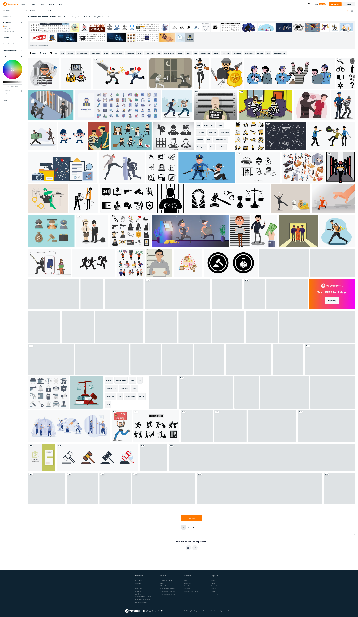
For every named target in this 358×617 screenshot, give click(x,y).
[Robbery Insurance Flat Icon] (227, 73)
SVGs (34, 53)
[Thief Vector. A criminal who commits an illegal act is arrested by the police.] (194, 327)
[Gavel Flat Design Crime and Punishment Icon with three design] (163, 488)
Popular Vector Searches (167, 588)
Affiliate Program (165, 586)
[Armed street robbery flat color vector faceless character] (119, 327)
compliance (221, 147)
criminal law (96, 53)
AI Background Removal (142, 599)
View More (189, 38)
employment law (279, 53)
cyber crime (149, 53)
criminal (70, 53)
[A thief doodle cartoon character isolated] (254, 294)
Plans (316, 4)
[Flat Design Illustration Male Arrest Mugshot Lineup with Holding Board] (159, 263)
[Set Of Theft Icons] (156, 426)
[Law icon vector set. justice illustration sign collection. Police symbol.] (227, 294)
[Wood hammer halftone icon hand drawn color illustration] (288, 359)
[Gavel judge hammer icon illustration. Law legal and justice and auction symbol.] (248, 359)
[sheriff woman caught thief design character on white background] (92, 231)
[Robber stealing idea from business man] (51, 359)
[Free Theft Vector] (51, 231)
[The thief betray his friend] (72, 136)
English (213, 580)
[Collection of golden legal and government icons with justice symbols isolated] (177, 294)
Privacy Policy (218, 611)
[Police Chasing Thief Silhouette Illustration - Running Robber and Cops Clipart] (93, 263)
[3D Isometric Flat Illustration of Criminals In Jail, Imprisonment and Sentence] (50, 105)
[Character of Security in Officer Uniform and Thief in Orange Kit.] (131, 263)
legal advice (249, 53)
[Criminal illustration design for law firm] (43, 73)
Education (138, 591)
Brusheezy (138, 580)
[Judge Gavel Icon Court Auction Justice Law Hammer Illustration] (197, 426)
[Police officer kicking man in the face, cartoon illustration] (122, 167)
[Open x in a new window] (158, 611)
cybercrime (130, 53)
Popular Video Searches (167, 594)
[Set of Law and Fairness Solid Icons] (161, 167)
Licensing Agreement (166, 580)
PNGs (44, 53)
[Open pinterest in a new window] (152, 611)
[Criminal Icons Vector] (173, 136)
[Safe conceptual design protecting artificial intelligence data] (76, 73)
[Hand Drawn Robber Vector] (258, 167)
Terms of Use (209, 611)
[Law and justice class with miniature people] (284, 392)
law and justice (117, 53)
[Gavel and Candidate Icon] (231, 263)
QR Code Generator (141, 602)
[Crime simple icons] (44, 327)
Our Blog (187, 588)
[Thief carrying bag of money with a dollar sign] (201, 73)
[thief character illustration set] (124, 294)
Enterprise (138, 588)
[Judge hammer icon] (46, 488)
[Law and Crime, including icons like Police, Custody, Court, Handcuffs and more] (118, 105)
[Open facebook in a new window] (144, 611)
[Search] (347, 11)
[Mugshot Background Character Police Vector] (215, 105)
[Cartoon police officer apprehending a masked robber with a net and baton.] (206, 167)
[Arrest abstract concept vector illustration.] (48, 198)
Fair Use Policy (228, 611)
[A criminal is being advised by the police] (98, 136)
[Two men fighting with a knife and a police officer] (120, 73)
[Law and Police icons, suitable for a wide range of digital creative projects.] (48, 392)
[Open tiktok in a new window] (155, 611)
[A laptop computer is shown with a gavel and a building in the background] (332, 392)
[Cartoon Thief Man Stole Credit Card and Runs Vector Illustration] (122, 426)
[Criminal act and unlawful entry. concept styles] (188, 263)
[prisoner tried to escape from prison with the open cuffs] (333, 198)
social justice (201, 147)
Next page (191, 518)
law (159, 53)
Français (213, 591)
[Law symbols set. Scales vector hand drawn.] (227, 198)
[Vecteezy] (10, 4)
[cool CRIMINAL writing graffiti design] (206, 392)
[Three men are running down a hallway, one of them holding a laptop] (340, 167)
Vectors (23, 4)
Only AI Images (10, 29)
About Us (187, 586)
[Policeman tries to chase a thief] (287, 294)
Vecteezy (138, 583)
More (60, 4)
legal (139, 53)
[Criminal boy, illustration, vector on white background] (240, 231)
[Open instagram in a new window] (147, 611)
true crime (225, 53)
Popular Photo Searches (167, 591)
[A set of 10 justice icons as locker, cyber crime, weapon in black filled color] (128, 198)
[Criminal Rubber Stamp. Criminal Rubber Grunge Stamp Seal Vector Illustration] (53, 294)
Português (214, 586)
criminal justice (82, 53)
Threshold (6, 91)
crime (106, 53)
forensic (260, 53)
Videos (42, 4)
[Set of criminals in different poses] (91, 294)
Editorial (51, 4)
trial (211, 147)
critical (216, 53)
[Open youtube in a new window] (161, 611)
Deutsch (213, 588)
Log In (349, 4)
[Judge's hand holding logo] (153, 457)
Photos (33, 4)
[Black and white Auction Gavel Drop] (209, 359)
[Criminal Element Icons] (285, 136)
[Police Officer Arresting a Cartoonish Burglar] (343, 105)
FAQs (185, 580)
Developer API (139, 594)
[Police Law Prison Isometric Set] (303, 167)
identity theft (205, 53)
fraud (188, 53)
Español (213, 583)
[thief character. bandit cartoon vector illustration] (337, 231)
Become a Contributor (191, 591)
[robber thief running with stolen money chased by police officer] (42, 136)
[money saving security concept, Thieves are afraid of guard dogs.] (290, 198)
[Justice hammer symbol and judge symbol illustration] (326, 426)
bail (195, 53)
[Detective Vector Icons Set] (332, 263)
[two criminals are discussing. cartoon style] (265, 105)
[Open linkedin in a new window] (150, 611)
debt (268, 53)
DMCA (162, 583)
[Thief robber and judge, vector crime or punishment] (131, 136)
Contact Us (187, 583)
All (6, 26)
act (62, 53)
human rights (169, 53)
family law (237, 53)
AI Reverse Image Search (143, 597)
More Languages (216, 594)
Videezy (137, 586)
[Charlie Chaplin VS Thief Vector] (170, 73)
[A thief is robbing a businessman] (83, 198)
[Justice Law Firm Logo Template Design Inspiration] (272, 426)
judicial (180, 53)
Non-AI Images (10, 31)
